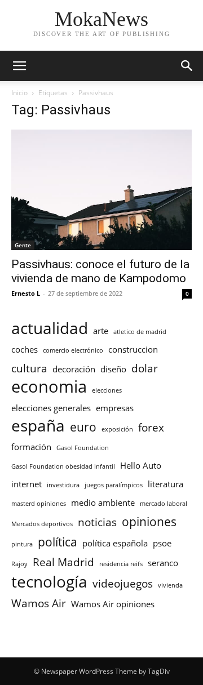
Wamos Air (38, 603)
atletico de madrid (139, 332)
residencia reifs (121, 564)
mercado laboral (163, 504)
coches (24, 349)
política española (115, 543)
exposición (117, 429)
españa (38, 426)
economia (49, 387)
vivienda (170, 585)
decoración (73, 369)
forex (151, 427)
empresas (115, 407)
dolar (144, 368)
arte (100, 330)
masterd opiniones (38, 504)
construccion (133, 349)
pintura (22, 544)
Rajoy (19, 564)
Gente (23, 245)
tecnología (49, 582)
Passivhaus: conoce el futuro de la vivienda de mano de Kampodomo (100, 271)
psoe (162, 543)
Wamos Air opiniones (113, 604)
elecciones (107, 390)
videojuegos (122, 583)
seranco (163, 562)
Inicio (19, 92)
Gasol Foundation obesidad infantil (63, 466)
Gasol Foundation (82, 448)
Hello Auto (140, 465)
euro (83, 427)
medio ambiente (103, 502)
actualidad (49, 328)
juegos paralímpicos (114, 485)
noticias (97, 522)
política (57, 542)
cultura (29, 368)
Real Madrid (63, 562)
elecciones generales (51, 407)
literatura (165, 484)
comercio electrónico (73, 350)
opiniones (149, 521)
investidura (63, 485)
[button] (19, 66)
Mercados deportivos (42, 524)
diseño (113, 369)
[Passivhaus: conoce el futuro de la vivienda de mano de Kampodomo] (101, 190)
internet (26, 484)
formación (31, 446)
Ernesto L (25, 293)
